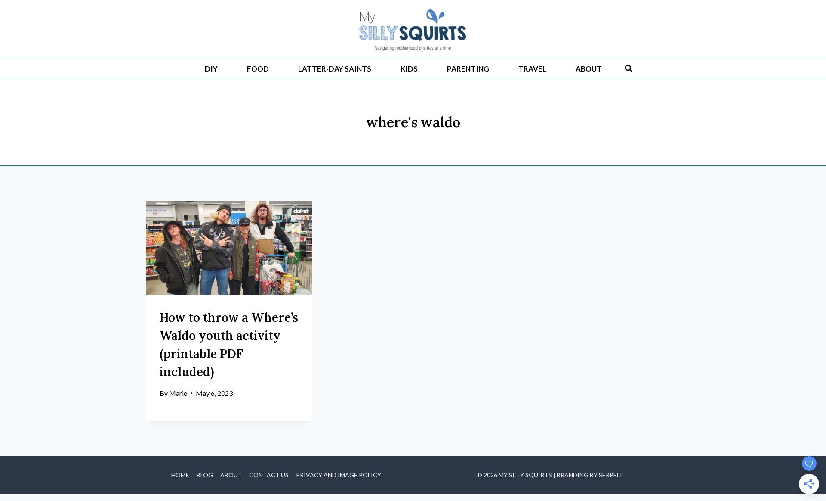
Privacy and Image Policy (338, 475)
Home (180, 475)
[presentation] (229, 248)
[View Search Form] (628, 68)
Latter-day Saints (334, 68)
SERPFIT (611, 475)
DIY (211, 68)
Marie (178, 393)
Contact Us (269, 475)
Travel (532, 68)
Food (258, 68)
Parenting (468, 68)
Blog (205, 475)
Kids (409, 68)
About (589, 68)
